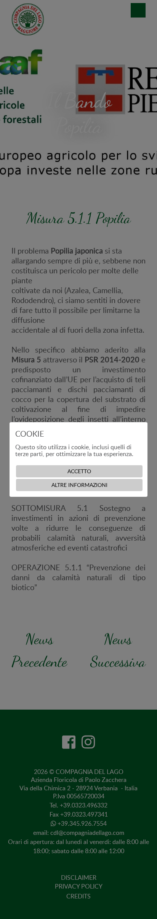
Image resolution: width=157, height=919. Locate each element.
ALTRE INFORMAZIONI (79, 484)
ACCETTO (79, 471)
